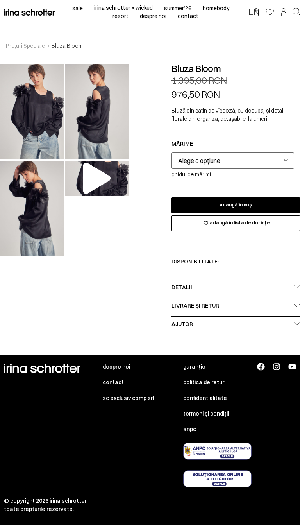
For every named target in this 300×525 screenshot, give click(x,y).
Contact (113, 382)
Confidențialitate (205, 397)
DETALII (181, 287)
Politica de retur (203, 382)
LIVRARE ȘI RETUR (195, 305)
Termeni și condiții (206, 413)
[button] (96, 178)
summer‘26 (177, 8)
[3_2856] (32, 208)
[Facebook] (261, 367)
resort (120, 16)
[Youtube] (292, 367)
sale (77, 8)
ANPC (189, 429)
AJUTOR (182, 324)
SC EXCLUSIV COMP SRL (128, 397)
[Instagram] (276, 367)
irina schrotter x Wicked (123, 7)
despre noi (153, 16)
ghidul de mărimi (191, 174)
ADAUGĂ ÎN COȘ (236, 205)
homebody (216, 8)
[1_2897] (32, 111)
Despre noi (116, 366)
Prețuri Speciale (25, 45)
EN (253, 12)
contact (188, 16)
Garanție (194, 366)
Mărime (182, 144)
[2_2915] (97, 111)
